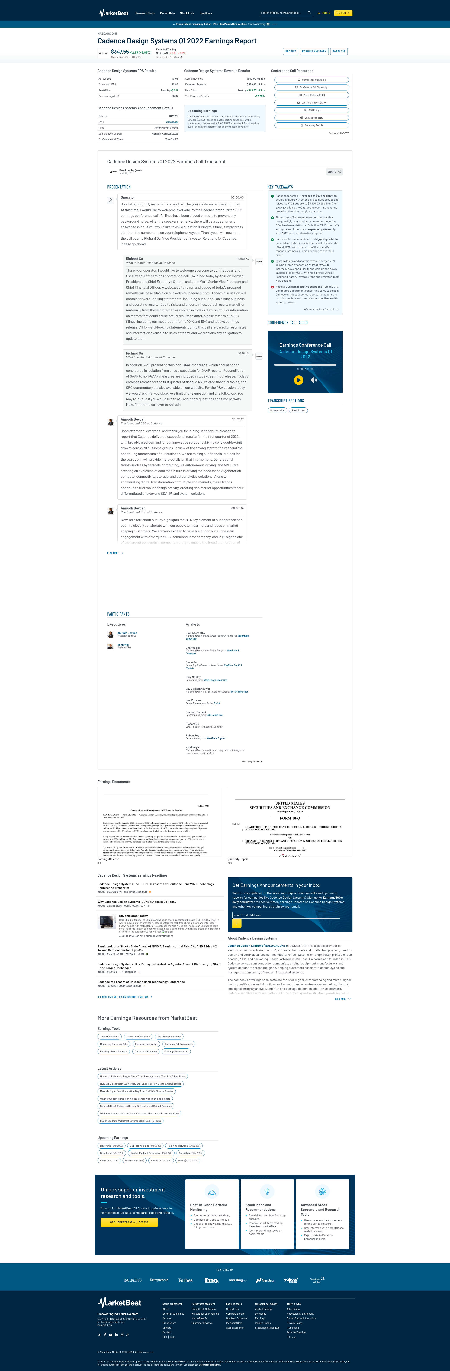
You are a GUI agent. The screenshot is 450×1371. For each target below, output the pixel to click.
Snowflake (190, 1153)
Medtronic (111, 1145)
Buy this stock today (133, 916)
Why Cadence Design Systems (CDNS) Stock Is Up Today (137, 902)
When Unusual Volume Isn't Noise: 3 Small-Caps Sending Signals (135, 1098)
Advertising (293, 1309)
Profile (290, 51)
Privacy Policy (295, 1322)
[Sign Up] (237, 923)
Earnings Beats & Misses (113, 1051)
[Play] (299, 380)
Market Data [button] (167, 13)
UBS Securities (215, 714)
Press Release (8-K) (313, 94)
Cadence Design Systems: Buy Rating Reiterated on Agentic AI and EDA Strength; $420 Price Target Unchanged (159, 966)
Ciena (109, 1160)
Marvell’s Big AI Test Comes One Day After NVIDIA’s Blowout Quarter (136, 1091)
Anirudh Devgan (127, 632)
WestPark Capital (216, 738)
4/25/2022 (171, 121)
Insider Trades (263, 1322)
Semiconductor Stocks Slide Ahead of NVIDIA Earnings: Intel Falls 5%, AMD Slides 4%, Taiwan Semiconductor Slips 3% (158, 948)
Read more (113, 553)
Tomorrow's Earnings (138, 1036)
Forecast (339, 51)
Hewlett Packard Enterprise (151, 1153)
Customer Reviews (202, 1322)
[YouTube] (111, 1334)
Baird (217, 703)
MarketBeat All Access (204, 1309)
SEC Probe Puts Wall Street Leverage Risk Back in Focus (130, 1120)
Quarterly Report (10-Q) (314, 102)
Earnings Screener (174, 1051)
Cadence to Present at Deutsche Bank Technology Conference (141, 982)
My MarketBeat (234, 1322)
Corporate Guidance (146, 1051)
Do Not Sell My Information (301, 1318)
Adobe (161, 1160)
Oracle (134, 1160)
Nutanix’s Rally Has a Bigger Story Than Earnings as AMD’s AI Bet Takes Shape (142, 1076)
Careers (167, 1327)
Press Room (169, 1322)
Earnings (260, 1318)
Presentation (277, 410)
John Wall (123, 644)
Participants (298, 410)
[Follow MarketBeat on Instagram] (122, 1334)
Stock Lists (232, 1309)
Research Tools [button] (145, 13)
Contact (167, 1332)
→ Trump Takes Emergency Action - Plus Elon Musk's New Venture (210, 23)
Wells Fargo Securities (215, 679)
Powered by (334, 133)
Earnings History (314, 51)
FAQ (165, 1336)
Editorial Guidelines (173, 1313)
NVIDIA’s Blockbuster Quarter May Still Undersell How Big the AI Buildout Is (140, 1083)
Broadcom (111, 1153)
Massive (181, 1361)
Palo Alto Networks (184, 1145)
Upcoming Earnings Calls (114, 1043)
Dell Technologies (145, 1145)
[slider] (305, 364)
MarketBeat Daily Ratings (205, 1313)
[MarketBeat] (114, 13)
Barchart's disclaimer (209, 1364)
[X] (100, 1334)
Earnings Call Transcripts (179, 1043)
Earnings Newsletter (146, 1043)
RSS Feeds (293, 1327)
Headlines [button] (206, 13)
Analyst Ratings (263, 1309)
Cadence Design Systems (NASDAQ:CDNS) (257, 945)
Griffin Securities (239, 691)
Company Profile (314, 125)
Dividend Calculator (237, 1318)
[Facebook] (105, 1334)
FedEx (187, 1160)
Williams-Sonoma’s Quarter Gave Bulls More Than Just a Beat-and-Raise (139, 1113)
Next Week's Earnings (169, 1036)
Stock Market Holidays (267, 1327)
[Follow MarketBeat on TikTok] (128, 1334)
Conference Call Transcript (314, 87)
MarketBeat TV (200, 1318)
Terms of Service (296, 1332)
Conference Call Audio (314, 79)
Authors (167, 1318)
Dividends (260, 1313)
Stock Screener (235, 1327)
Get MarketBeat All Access (129, 1222)
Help (172, 1336)
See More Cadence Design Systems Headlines (123, 997)
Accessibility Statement (300, 1313)
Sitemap (291, 1336)
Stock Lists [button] (187, 13)
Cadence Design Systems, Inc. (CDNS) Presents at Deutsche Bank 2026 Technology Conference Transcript (156, 886)
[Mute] (314, 380)
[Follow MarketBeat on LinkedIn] (117, 1334)
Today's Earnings (109, 1036)
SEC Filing (314, 110)
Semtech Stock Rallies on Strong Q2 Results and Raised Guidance (136, 1105)
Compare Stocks (235, 1313)
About (166, 1309)
